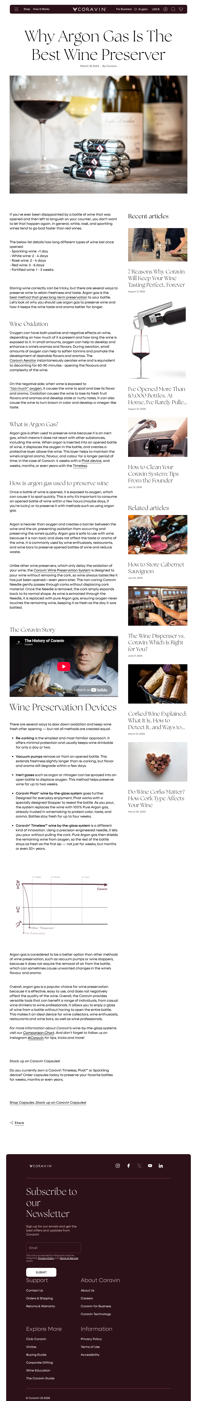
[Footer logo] (40, 1166)
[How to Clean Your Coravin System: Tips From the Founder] (157, 437)
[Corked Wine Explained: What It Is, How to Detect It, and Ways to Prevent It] (157, 684)
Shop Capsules (22, 1102)
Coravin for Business (96, 1306)
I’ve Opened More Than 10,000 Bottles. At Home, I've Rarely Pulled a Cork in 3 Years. (157, 396)
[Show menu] (16, 9)
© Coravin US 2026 (38, 1398)
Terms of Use (90, 1347)
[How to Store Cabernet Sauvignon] (157, 534)
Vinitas (31, 1347)
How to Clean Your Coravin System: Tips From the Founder (153, 474)
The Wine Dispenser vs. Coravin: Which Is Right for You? (156, 643)
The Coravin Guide (40, 1378)
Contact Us (34, 1290)
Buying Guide (36, 1354)
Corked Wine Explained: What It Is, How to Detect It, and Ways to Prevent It (157, 720)
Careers (87, 1298)
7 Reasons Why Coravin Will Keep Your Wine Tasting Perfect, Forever (156, 278)
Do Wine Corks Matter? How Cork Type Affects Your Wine (156, 798)
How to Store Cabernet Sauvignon (156, 568)
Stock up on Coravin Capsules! (61, 1102)
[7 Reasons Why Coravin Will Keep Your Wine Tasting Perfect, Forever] (157, 244)
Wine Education (38, 1370)
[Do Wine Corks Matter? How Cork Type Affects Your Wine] (157, 761)
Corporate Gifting (39, 1362)
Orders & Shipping (39, 1298)
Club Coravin (36, 1339)
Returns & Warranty (40, 1306)
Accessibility (90, 1354)
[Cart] (181, 9)
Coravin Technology (96, 1314)
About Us (87, 1290)
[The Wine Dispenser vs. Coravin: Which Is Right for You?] (157, 606)
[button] (173, 9)
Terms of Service (69, 1257)
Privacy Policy (46, 1257)
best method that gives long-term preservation (48, 297)
